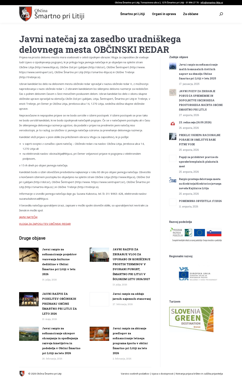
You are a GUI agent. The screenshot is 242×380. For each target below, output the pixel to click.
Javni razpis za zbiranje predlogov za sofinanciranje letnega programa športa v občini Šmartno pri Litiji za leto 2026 (130, 340)
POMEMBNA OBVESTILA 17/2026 (200, 201)
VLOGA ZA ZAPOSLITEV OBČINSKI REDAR (45, 224)
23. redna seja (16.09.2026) (195, 122)
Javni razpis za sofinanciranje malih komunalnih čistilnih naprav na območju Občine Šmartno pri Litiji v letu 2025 (198, 71)
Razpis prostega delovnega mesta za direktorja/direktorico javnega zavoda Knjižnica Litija (200, 183)
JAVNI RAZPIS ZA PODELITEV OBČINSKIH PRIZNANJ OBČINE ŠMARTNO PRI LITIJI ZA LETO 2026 (59, 303)
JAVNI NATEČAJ (28, 217)
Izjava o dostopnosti (162, 373)
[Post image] (29, 255)
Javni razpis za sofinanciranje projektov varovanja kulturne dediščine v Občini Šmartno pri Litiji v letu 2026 (59, 261)
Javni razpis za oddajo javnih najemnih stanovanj (132, 296)
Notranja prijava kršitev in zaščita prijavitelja (199, 373)
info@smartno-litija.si (212, 2)
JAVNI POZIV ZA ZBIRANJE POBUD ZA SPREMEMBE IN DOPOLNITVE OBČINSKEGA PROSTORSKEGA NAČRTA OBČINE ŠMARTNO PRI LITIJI (201, 100)
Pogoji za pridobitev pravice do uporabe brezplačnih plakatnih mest (198, 161)
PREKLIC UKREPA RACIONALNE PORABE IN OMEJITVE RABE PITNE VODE (199, 139)
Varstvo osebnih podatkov (135, 373)
